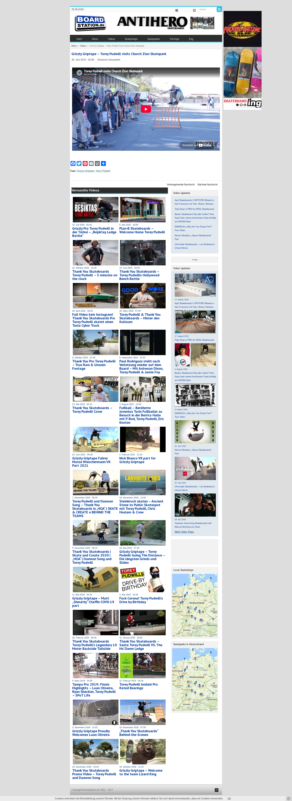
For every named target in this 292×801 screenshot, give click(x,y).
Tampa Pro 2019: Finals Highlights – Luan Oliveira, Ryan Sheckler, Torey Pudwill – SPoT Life (94, 690)
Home (74, 46)
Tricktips (174, 39)
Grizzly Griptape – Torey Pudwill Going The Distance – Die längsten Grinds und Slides (142, 557)
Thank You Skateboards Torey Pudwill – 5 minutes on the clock (94, 275)
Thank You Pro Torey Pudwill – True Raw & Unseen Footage (94, 365)
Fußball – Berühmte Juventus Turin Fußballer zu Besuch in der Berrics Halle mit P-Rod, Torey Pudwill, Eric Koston (141, 415)
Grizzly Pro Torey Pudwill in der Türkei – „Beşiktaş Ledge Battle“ (94, 232)
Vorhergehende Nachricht (181, 184)
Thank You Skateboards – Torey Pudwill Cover (92, 409)
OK (229, 798)
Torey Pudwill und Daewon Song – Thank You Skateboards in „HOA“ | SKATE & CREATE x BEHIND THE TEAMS (95, 508)
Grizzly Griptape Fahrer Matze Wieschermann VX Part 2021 (91, 462)
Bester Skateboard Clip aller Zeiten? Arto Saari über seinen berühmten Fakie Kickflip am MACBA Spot (195, 218)
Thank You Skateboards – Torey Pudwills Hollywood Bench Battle (139, 275)
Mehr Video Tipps (184, 532)
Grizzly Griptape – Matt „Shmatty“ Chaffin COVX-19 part (93, 602)
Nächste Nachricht (207, 184)
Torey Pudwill (103, 171)
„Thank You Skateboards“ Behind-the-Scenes (138, 733)
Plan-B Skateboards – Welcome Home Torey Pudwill (142, 230)
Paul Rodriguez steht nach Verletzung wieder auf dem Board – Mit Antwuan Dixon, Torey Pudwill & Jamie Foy (141, 366)
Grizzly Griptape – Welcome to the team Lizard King (140, 772)
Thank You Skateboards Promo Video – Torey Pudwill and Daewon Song (94, 774)
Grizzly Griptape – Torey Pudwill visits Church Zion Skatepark (118, 53)
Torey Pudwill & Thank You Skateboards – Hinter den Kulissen (140, 318)
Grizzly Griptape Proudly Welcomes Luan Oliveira (91, 733)
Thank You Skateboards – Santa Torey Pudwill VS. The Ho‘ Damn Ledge (140, 645)
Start (79, 39)
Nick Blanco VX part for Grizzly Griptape (137, 460)
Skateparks (153, 39)
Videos (111, 39)
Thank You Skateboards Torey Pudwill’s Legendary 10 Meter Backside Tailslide (94, 645)
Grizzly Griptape (85, 171)
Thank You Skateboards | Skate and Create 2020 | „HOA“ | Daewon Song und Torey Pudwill (91, 557)
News (95, 39)
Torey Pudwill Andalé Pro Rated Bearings (138, 686)
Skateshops (131, 39)
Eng (191, 39)
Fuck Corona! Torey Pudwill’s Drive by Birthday (141, 600)
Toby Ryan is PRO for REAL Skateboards (194, 209)
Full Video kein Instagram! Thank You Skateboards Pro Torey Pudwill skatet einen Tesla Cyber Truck (93, 320)
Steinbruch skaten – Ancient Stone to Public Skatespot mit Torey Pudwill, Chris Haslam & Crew (141, 506)
